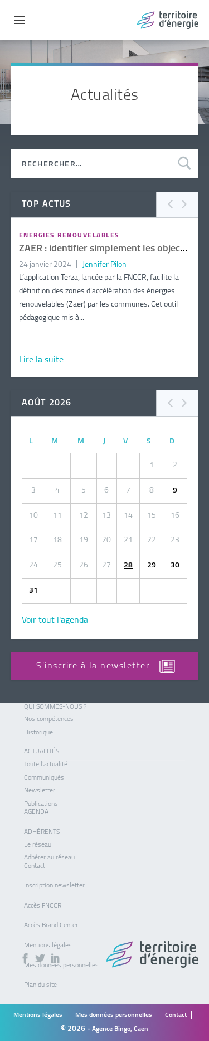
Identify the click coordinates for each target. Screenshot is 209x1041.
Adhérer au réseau (49, 857)
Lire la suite (41, 360)
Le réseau (37, 845)
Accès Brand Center (51, 925)
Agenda (36, 812)
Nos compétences (49, 719)
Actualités (41, 751)
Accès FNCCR (42, 905)
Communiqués (44, 778)
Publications (41, 804)
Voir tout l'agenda (55, 620)
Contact (34, 866)
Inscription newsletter (54, 885)
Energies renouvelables (69, 235)
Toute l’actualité (45, 764)
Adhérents (42, 832)
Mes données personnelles (113, 1015)
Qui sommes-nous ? (55, 707)
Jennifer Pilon (104, 265)
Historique (38, 732)
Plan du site (40, 985)
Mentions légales (48, 945)
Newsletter (39, 790)
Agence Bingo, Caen (120, 1029)
